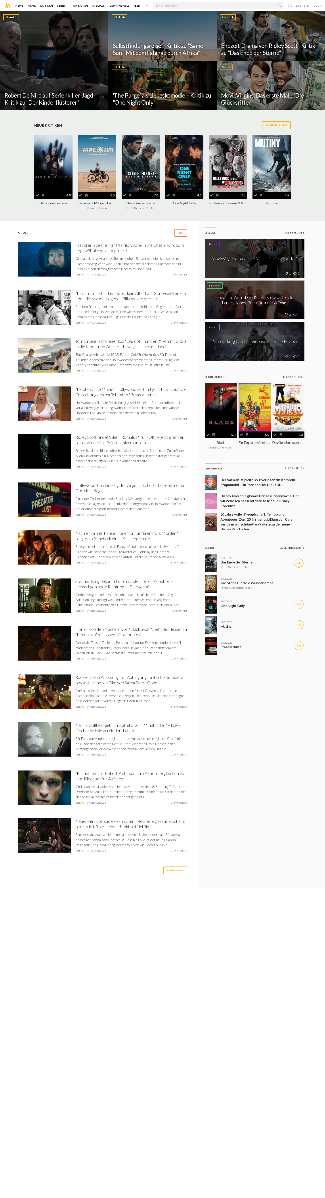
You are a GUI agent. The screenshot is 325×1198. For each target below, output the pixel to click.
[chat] (290, 5)
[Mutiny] (271, 163)
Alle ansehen (294, 468)
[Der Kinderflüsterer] (53, 163)
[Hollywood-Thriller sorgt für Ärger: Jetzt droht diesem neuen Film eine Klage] (44, 501)
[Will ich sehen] (43, 195)
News (19, 5)
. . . (147, 4)
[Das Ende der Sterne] (141, 163)
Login (318, 5)
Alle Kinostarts (292, 547)
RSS (180, 233)
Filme (32, 5)
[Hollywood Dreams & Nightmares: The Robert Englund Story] (228, 163)
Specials (98, 5)
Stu (82, 274)
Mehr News (175, 870)
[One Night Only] (184, 163)
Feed (137, 5)
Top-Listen (79, 5)
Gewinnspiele (119, 5)
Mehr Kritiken (276, 125)
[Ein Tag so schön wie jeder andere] (255, 407)
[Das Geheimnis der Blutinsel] (288, 407)
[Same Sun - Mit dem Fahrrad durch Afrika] (97, 163)
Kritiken (46, 5)
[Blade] (221, 407)
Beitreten (303, 5)
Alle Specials (294, 232)
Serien (62, 5)
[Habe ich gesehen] (37, 195)
